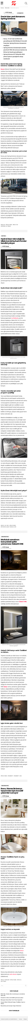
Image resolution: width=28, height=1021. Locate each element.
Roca (19, 980)
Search (25, 986)
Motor (16, 224)
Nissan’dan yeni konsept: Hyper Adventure (11, 1005)
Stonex (4, 981)
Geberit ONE (23, 601)
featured (9, 224)
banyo (5, 686)
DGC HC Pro (5, 525)
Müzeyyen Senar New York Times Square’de (11, 1000)
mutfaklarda (14, 318)
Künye (20, 1019)
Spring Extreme (6, 226)
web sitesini (13, 974)
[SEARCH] (26, 3)
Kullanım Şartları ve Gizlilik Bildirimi (9, 1019)
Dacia (2, 69)
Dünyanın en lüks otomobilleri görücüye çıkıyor (12, 997)
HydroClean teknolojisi (9, 527)
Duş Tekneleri (6, 980)
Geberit (11, 776)
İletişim (25, 1019)
